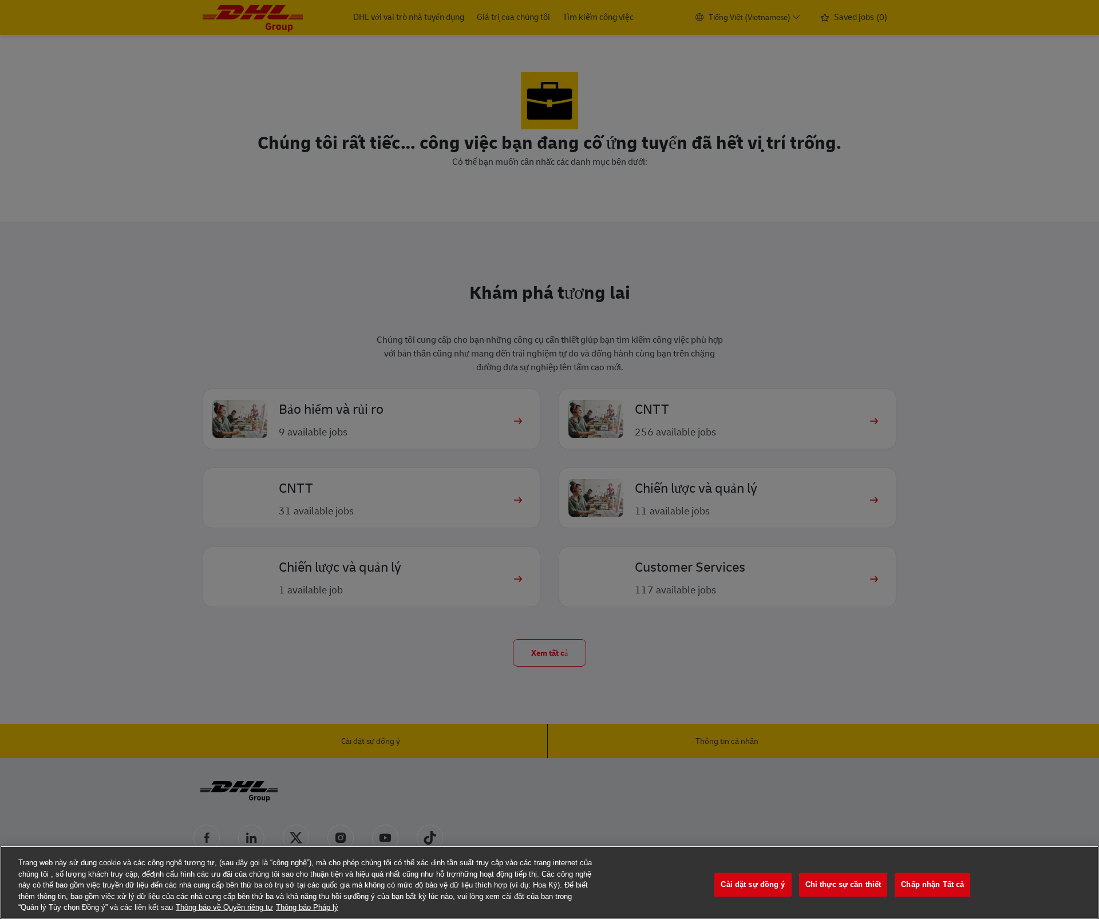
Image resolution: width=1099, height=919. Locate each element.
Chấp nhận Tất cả (932, 884)
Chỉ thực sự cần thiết (843, 884)
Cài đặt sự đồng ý (753, 884)
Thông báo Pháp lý (307, 907)
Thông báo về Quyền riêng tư (224, 907)
